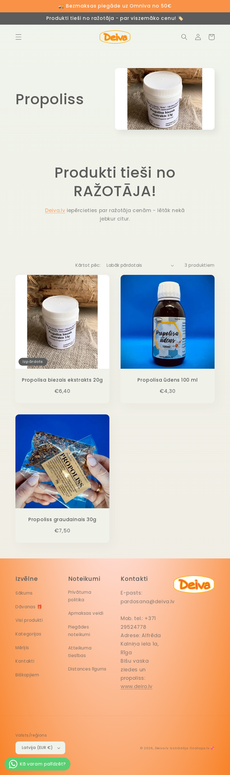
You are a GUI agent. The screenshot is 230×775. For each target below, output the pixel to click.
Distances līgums (87, 669)
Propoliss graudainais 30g (62, 520)
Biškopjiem (27, 675)
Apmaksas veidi (86, 613)
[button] (18, 37)
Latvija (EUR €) (37, 747)
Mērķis (22, 648)
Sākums (24, 593)
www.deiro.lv (137, 686)
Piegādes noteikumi (79, 630)
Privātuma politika (79, 596)
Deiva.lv (55, 210)
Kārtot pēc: (87, 265)
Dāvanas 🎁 (28, 607)
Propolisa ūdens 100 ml (167, 380)
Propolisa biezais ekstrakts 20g (62, 380)
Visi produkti (29, 620)
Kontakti (24, 661)
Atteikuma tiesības (80, 651)
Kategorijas (28, 634)
